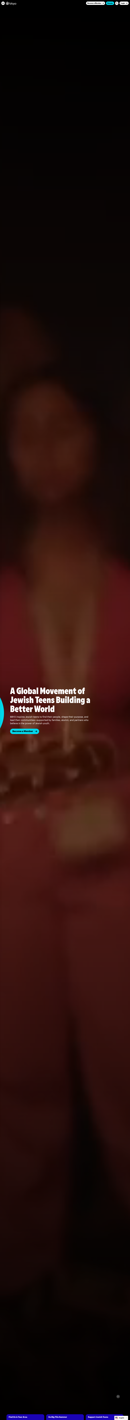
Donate (110, 3)
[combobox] (121, 1418)
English (121, 1418)
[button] (3, 3)
